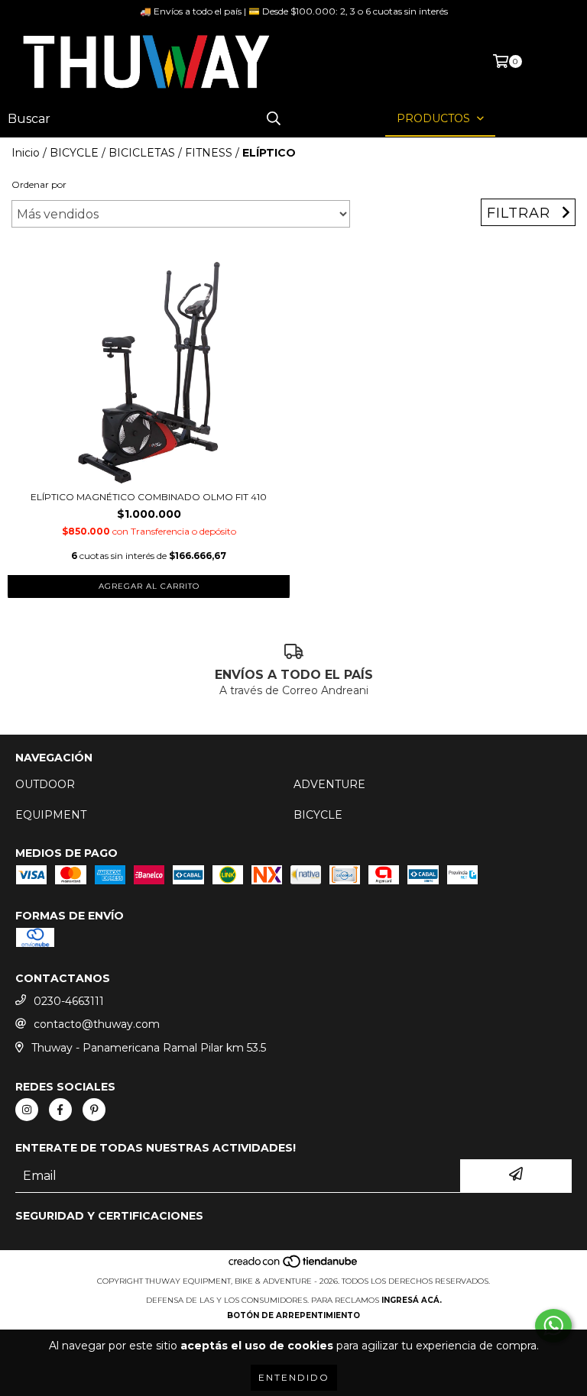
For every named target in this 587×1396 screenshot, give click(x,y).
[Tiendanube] (294, 1266)
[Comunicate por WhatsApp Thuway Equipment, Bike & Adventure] (553, 1326)
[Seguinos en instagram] (26, 1109)
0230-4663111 (69, 1001)
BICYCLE (74, 153)
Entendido (293, 1377)
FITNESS (208, 153)
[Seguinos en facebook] (60, 1109)
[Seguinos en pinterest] (94, 1109)
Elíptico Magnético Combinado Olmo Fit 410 (149, 496)
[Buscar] (273, 119)
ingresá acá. (411, 1300)
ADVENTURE (329, 784)
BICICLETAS (142, 153)
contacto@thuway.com (97, 1024)
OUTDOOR (45, 784)
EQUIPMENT (50, 815)
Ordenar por (38, 184)
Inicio (25, 153)
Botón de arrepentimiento (293, 1315)
